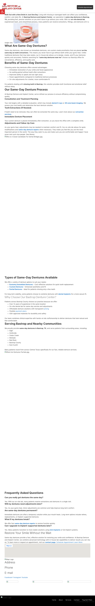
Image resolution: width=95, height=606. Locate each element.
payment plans (21, 311)
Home (54, 600)
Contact (77, 600)
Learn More (78, 542)
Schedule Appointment (65, 542)
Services (68, 600)
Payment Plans (87, 600)
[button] (65, 8)
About (61, 600)
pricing (46, 309)
